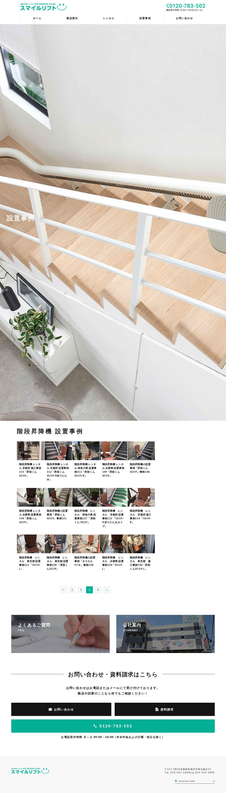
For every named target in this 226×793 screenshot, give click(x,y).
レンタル (108, 18)
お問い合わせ (64, 709)
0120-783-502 (115, 726)
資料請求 (167, 709)
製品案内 (72, 18)
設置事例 (145, 18)
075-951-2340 (180, 772)
